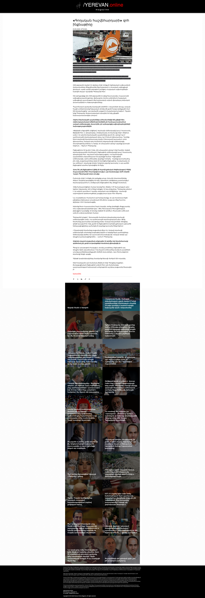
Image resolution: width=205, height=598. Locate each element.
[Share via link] (85, 279)
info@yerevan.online (74, 593)
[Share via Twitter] (77, 279)
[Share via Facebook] (73, 279)
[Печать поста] (89, 279)
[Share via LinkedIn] (81, 279)
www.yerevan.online (68, 590)
